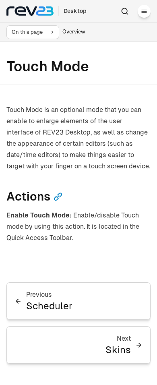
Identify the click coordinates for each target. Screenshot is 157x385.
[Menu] (144, 11)
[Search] (124, 11)
